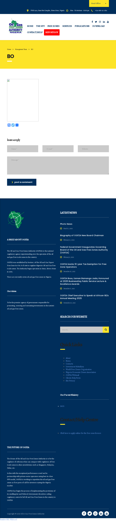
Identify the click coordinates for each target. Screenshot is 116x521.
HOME (30, 26)
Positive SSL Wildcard (8, 519)
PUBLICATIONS (82, 26)
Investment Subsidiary (75, 366)
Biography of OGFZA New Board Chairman (82, 235)
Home (9, 49)
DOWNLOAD (98, 26)
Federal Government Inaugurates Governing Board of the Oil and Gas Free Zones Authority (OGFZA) (84, 250)
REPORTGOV (51, 32)
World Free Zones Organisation (79, 369)
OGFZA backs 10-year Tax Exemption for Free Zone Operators (83, 265)
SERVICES (67, 26)
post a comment (23, 182)
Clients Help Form (73, 378)
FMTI (62, 406)
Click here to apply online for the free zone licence (80, 433)
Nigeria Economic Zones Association (81, 372)
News (68, 361)
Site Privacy (70, 380)
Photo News (66, 224)
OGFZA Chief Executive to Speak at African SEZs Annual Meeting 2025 (84, 297)
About (68, 358)
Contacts (69, 363)
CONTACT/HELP (35, 32)
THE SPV (40, 26)
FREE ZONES (53, 26)
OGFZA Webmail (72, 375)
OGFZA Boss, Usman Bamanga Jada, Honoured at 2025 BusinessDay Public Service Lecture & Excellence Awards (84, 281)
